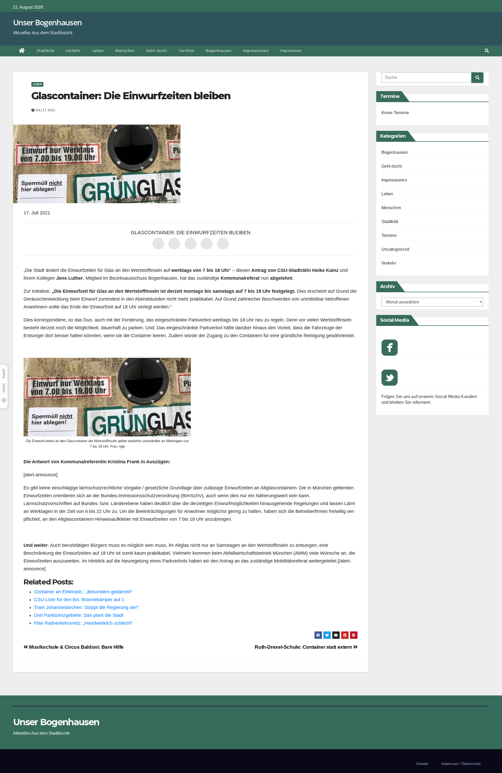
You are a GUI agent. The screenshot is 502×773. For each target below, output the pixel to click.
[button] (487, 51)
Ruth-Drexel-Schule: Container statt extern (304, 647)
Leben (98, 50)
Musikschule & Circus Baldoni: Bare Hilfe (76, 647)
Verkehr (73, 50)
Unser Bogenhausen (47, 22)
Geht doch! (156, 50)
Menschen (125, 50)
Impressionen (256, 50)
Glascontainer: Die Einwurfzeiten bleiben (130, 96)
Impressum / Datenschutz (461, 764)
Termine (186, 50)
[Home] (22, 50)
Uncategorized (395, 249)
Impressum (290, 50)
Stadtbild (45, 50)
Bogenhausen (219, 50)
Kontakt (422, 764)
